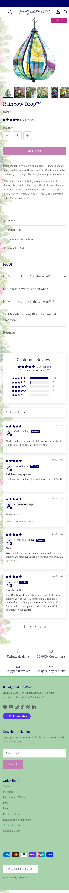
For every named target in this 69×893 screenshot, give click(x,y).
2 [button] (30, 626)
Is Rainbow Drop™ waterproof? (27, 276)
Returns (9, 333)
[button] (11, 120)
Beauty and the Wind (20, 878)
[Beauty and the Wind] (34, 12)
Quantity (8, 128)
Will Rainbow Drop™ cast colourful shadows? (29, 317)
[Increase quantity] (27, 135)
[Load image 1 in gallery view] (34, 51)
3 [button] (36, 626)
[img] (14, 426)
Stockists (8, 792)
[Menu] (4, 12)
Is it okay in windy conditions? (25, 289)
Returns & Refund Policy (17, 820)
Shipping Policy (12, 831)
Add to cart (34, 151)
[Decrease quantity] (7, 135)
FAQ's (6, 803)
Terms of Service (12, 825)
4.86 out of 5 (43, 367)
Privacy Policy (11, 814)
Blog (5, 808)
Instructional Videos (14, 797)
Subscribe (13, 764)
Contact (7, 786)
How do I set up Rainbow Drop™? (28, 302)
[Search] (12, 12)
